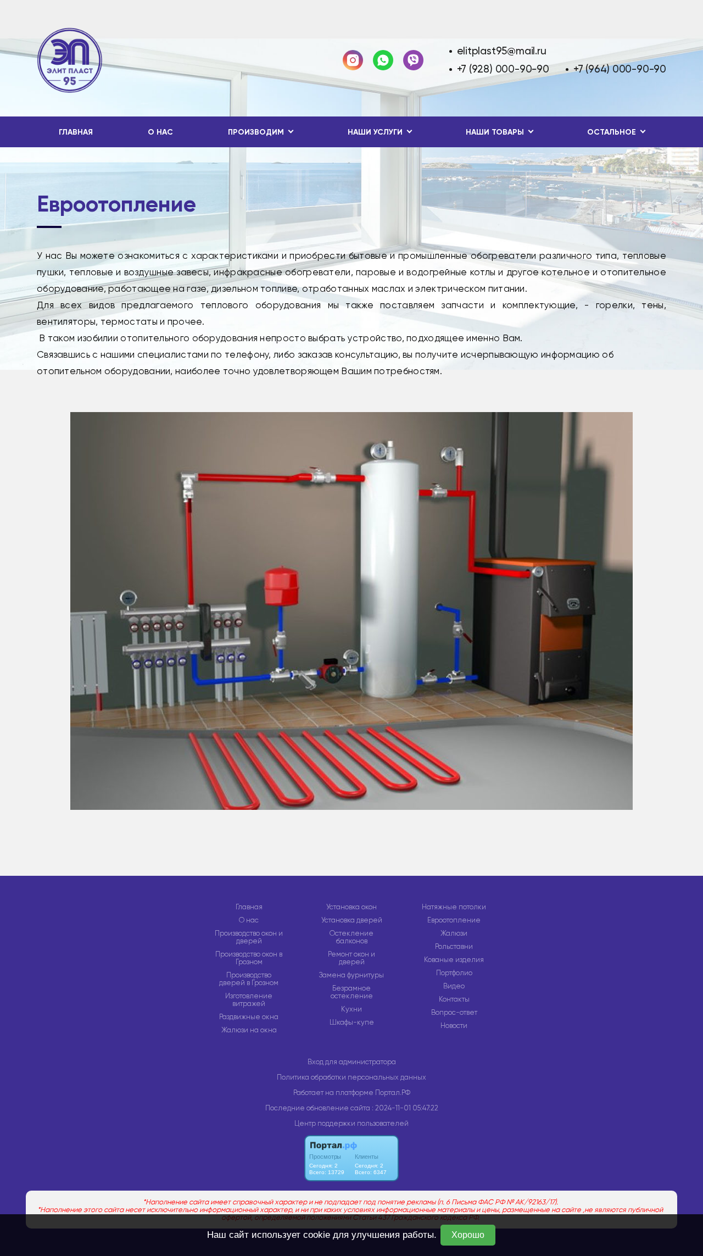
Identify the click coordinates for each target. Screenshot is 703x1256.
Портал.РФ (392, 1092)
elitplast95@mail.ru (501, 51)
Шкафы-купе (352, 1022)
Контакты (454, 999)
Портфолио (454, 973)
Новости (453, 1026)
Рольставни (454, 947)
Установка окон (351, 907)
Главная (76, 132)
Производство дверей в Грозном (248, 979)
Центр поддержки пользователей (351, 1123)
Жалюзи (453, 933)
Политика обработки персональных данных (351, 1077)
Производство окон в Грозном (248, 958)
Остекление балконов (351, 937)
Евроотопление (454, 920)
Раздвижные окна (248, 1017)
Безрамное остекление (352, 992)
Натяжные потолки (454, 907)
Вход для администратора (352, 1062)
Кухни (351, 1009)
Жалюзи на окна (249, 1030)
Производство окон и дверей (249, 937)
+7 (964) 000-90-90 (619, 69)
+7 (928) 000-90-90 (503, 69)
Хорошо (467, 1235)
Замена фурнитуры (351, 975)
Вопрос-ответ (454, 1012)
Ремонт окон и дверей (351, 958)
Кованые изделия (454, 960)
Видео (454, 986)
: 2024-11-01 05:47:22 (405, 1108)
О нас (160, 132)
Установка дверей (351, 920)
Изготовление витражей (248, 1000)
